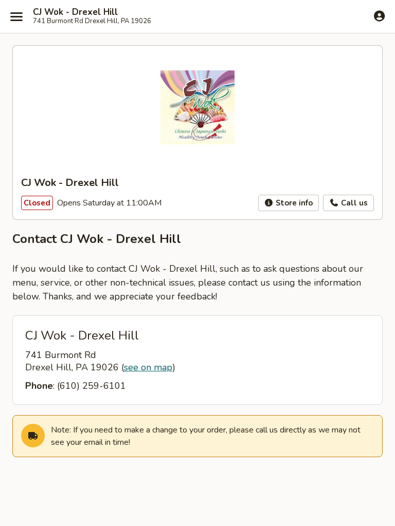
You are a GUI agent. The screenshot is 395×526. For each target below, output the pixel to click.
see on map (148, 367)
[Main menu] (16, 16)
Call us (353, 203)
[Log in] (379, 16)
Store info (293, 203)
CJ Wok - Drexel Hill (75, 12)
